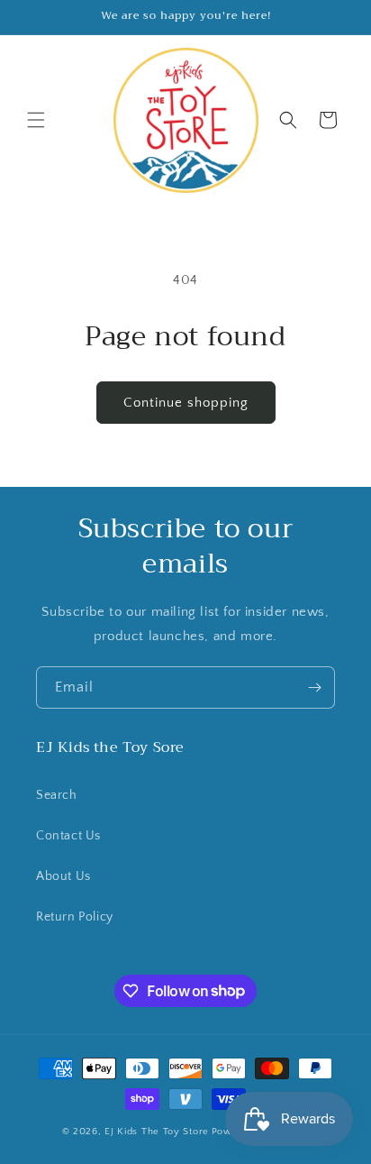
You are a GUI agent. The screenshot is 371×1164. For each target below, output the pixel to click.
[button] (36, 120)
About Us (63, 876)
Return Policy (74, 917)
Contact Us (68, 836)
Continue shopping (186, 402)
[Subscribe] (314, 687)
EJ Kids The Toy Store (156, 1131)
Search (56, 795)
